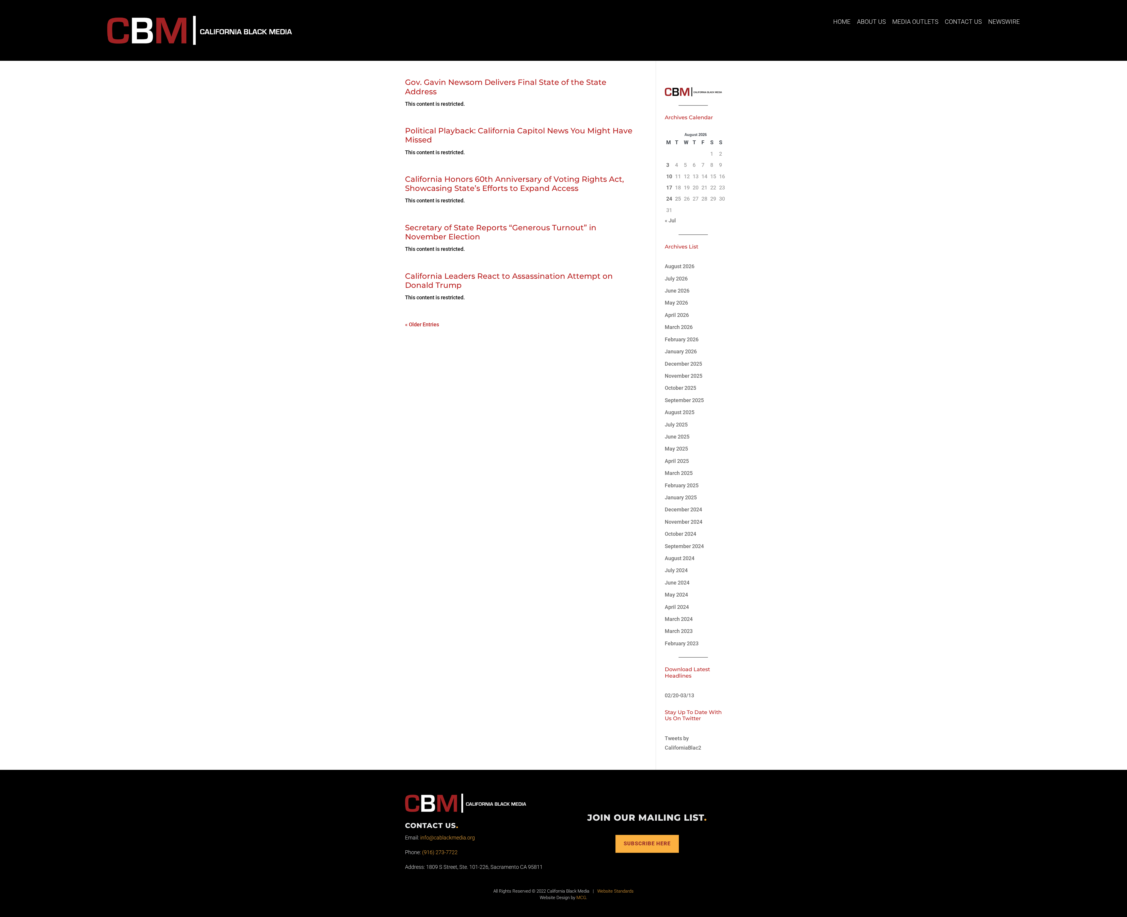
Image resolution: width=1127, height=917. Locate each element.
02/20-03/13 (679, 695)
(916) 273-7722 (440, 852)
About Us (871, 21)
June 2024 (677, 583)
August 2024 (679, 558)
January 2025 (681, 497)
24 (669, 199)
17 (669, 187)
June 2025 (677, 437)
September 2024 (684, 546)
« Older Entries (422, 324)
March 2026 (679, 327)
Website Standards (615, 891)
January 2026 (681, 351)
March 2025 (679, 473)
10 (669, 176)
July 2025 (676, 424)
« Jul (670, 220)
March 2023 (679, 631)
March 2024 (679, 619)
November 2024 (683, 522)
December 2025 (683, 364)
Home (842, 21)
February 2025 (682, 485)
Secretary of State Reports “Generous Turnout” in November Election (500, 232)
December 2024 (683, 509)
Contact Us (963, 21)
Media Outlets (915, 21)
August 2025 (679, 412)
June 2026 (677, 291)
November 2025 (683, 376)
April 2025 (677, 461)
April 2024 (677, 607)
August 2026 (679, 266)
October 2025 (680, 388)
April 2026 (677, 315)
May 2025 (676, 449)
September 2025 (684, 400)
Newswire (1004, 21)
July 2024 (676, 570)
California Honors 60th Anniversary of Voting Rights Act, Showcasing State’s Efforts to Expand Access (514, 183)
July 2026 (676, 279)
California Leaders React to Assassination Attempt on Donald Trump (509, 280)
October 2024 (680, 534)
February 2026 (682, 339)
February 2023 (682, 643)
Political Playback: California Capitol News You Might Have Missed (518, 135)
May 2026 (676, 303)
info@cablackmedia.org (447, 837)
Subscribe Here (647, 844)
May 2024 (676, 595)
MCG (581, 897)
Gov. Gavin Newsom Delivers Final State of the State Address (505, 87)
